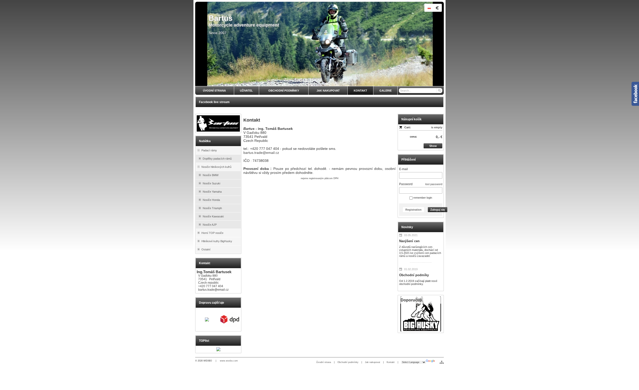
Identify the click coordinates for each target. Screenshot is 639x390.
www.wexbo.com (229, 360)
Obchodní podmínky (347, 362)
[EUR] (437, 8)
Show (433, 145)
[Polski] (429, 8)
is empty (436, 127)
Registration (413, 209)
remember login (422, 197)
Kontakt (391, 362)
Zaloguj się (437, 209)
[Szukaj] (439, 90)
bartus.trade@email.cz (261, 153)
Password (406, 184)
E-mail (403, 169)
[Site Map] (442, 362)
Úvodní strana (323, 362)
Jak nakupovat (372, 362)
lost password (433, 184)
